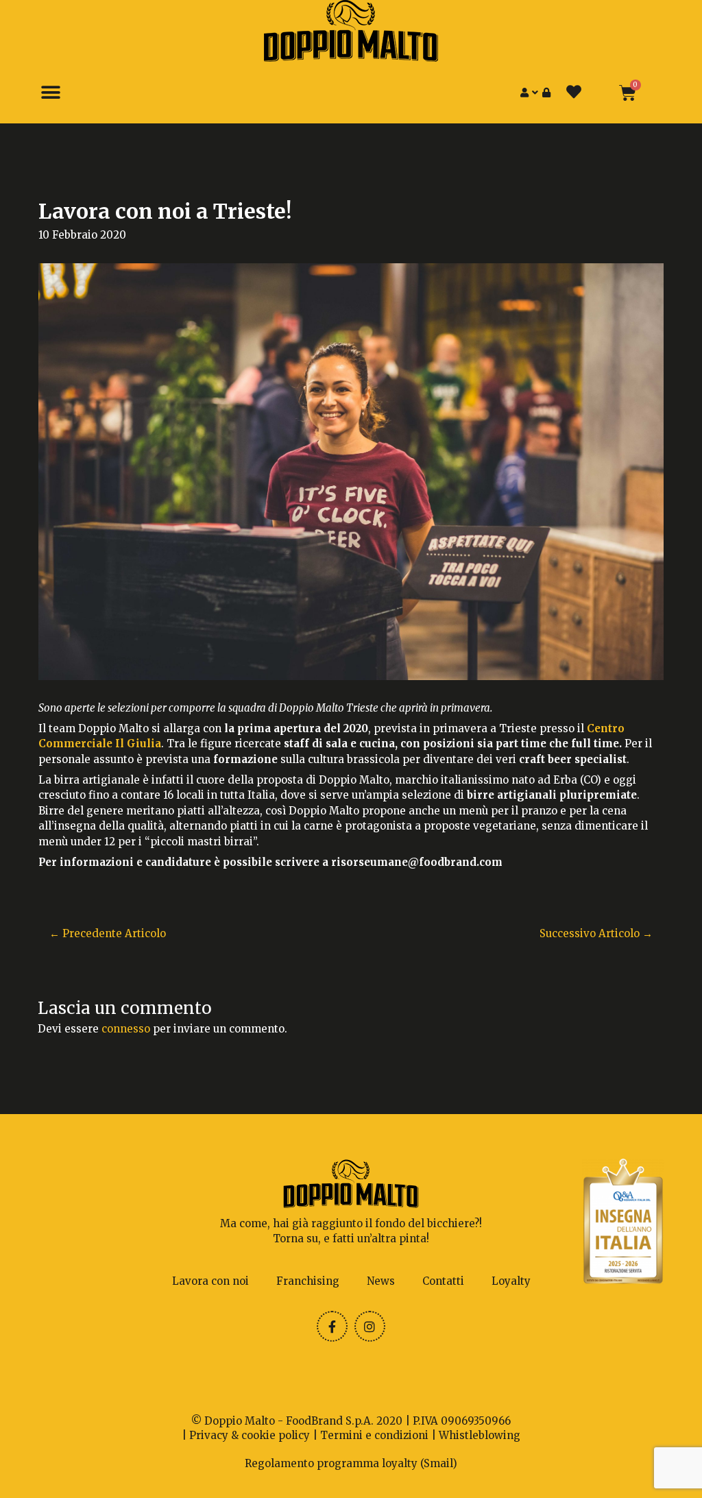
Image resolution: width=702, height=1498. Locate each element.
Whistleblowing (479, 1435)
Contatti (443, 1281)
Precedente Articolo (107, 933)
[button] (50, 92)
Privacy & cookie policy (249, 1435)
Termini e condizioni (374, 1435)
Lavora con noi (210, 1281)
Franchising (307, 1281)
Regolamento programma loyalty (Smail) (351, 1463)
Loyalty (511, 1281)
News (381, 1281)
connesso (125, 1028)
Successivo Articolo (596, 933)
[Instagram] (369, 1326)
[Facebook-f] (332, 1326)
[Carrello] (627, 93)
